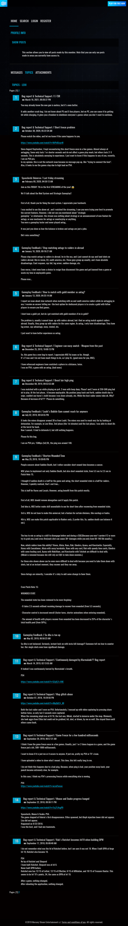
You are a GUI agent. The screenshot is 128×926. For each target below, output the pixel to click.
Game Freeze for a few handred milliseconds (77, 735)
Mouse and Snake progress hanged (72, 799)
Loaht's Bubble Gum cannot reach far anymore (65, 412)
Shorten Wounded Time (54, 456)
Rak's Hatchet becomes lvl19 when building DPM (80, 840)
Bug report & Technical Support (37, 96)
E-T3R (57, 96)
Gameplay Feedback (31, 248)
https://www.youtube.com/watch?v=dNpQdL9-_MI (42, 703)
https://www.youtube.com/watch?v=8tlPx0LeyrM (42, 143)
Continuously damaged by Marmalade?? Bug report (80, 660)
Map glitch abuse (64, 694)
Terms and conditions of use (74, 922)
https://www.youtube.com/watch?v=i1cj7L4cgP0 (42, 808)
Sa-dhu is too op (52, 635)
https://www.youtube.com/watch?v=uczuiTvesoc (42, 786)
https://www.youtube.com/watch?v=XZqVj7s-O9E (42, 682)
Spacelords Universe (31, 178)
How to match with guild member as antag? (64, 292)
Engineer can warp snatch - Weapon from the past (78, 346)
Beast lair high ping (64, 380)
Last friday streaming (53, 178)
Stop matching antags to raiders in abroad (63, 248)
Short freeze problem (64, 127)
